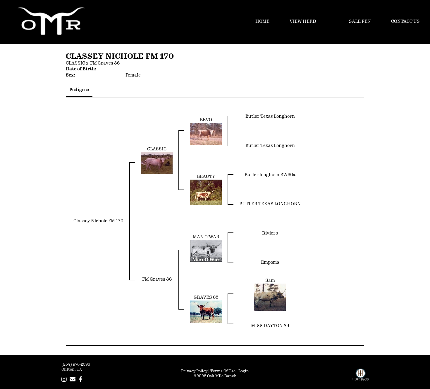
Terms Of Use (222, 371)
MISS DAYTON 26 (270, 325)
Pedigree (79, 89)
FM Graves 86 (105, 63)
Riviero (270, 233)
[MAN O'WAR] (206, 250)
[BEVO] (206, 133)
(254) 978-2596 (75, 364)
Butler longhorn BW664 (270, 174)
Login (243, 371)
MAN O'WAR (206, 237)
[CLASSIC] (157, 163)
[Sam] (270, 296)
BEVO (206, 119)
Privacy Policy (194, 371)
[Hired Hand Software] (360, 377)
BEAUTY (206, 176)
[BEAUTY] (206, 192)
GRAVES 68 (206, 297)
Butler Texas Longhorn (270, 116)
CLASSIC (75, 63)
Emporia (270, 262)
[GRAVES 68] (206, 311)
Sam (270, 280)
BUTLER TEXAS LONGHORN (270, 204)
